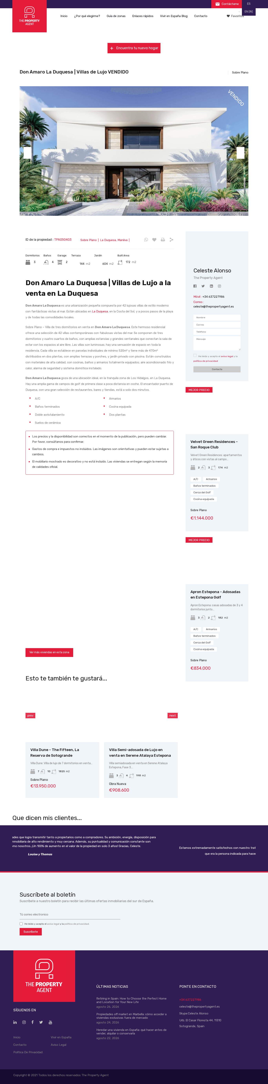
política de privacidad (205, 361)
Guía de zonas (116, 16)
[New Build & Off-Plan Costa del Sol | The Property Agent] (29, 16)
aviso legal (227, 356)
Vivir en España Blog (174, 16)
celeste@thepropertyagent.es (213, 306)
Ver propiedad (217, 424)
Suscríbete (31, 931)
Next (240, 153)
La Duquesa (100, 311)
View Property (62, 731)
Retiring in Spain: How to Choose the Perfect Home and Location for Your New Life (131, 1000)
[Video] (100, 519)
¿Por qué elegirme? (87, 16)
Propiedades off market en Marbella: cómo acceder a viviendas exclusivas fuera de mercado (131, 1016)
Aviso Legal (58, 1045)
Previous (27, 153)
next (173, 715)
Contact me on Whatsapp (146, 240)
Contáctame (230, 4)
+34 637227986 (190, 999)
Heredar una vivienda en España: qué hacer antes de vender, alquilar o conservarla (131, 1031)
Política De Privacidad (28, 1052)
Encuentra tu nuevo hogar (136, 48)
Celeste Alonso (198, 1013)
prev (30, 715)
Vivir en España (61, 1037)
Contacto (200, 16)
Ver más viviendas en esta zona (49, 652)
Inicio (63, 16)
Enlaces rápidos (142, 16)
